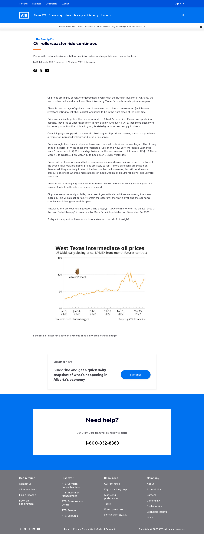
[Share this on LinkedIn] (46, 70)
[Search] (185, 15)
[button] (201, 26)
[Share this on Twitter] (40, 70)
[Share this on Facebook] (34, 70)
